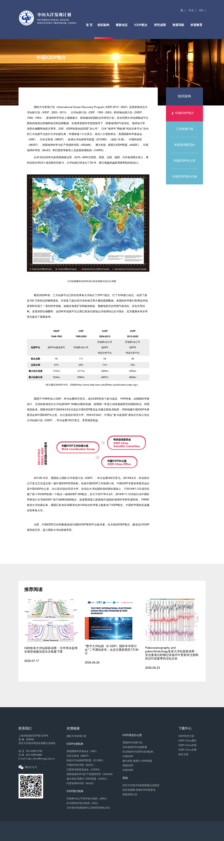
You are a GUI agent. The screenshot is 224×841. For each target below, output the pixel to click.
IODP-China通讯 (187, 741)
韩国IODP (127, 766)
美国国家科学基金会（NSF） (82, 751)
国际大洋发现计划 (76, 736)
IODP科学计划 (186, 736)
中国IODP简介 (184, 113)
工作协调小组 (184, 129)
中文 (191, 10)
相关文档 (183, 754)
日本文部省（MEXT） (79, 756)
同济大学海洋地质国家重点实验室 (140, 785)
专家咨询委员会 (184, 144)
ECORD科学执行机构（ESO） (83, 803)
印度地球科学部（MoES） (81, 783)
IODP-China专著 (187, 750)
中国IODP (127, 756)
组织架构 (103, 25)
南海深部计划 (129, 795)
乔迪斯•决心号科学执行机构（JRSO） (87, 799)
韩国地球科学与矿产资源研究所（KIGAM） (90, 774)
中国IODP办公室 (184, 160)
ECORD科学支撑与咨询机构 (137, 752)
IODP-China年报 (187, 745)
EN (201, 10)
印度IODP (127, 770)
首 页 (89, 25)
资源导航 (178, 25)
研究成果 (160, 25)
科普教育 (196, 25)
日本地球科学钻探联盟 (134, 747)
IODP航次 (140, 25)
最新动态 (122, 25)
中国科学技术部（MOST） (81, 765)
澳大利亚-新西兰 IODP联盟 (137, 761)
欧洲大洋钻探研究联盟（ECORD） (86, 760)
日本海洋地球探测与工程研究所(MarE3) (88, 808)
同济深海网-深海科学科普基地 (138, 790)
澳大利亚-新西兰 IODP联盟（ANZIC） (88, 779)
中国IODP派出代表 (184, 176)
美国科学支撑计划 (132, 743)
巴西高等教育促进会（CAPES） (84, 770)
